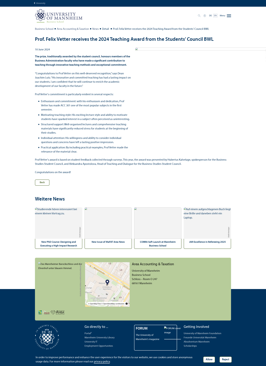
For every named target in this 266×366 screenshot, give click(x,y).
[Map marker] (107, 282)
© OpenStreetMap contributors (112, 303)
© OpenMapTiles (94, 303)
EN (215, 16)
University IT (91, 342)
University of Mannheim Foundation (202, 333)
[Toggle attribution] (126, 303)
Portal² (88, 333)
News (95, 29)
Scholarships (190, 346)
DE (210, 16)
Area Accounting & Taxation (73, 29)
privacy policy (102, 361)
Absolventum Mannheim (197, 342)
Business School (44, 29)
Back (42, 182)
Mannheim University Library (99, 337)
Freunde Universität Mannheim (200, 337)
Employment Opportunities (99, 346)
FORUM (142, 329)
